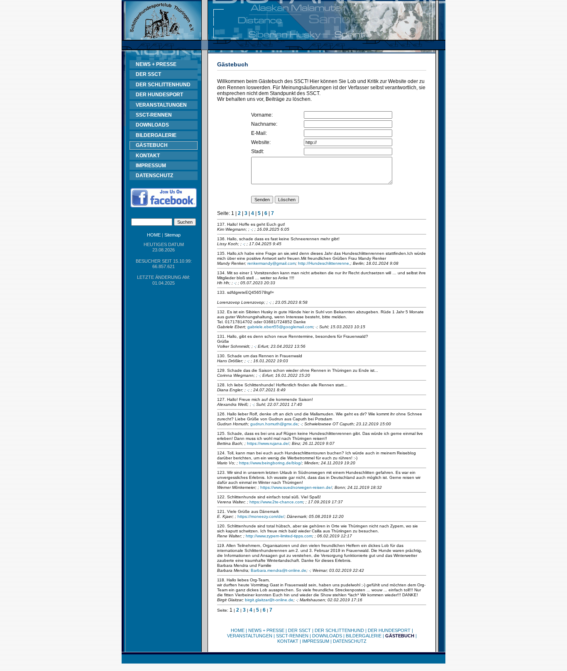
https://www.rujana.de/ (268, 443)
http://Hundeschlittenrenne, (324, 263)
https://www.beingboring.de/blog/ (270, 463)
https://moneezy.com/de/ (260, 516)
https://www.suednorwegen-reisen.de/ (296, 487)
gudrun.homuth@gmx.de (274, 424)
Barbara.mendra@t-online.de (278, 570)
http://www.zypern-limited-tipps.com (279, 536)
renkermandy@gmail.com (271, 263)
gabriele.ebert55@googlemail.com (280, 327)
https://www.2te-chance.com (276, 502)
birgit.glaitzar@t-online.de (269, 600)
